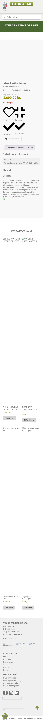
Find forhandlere (13, 139)
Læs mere (9, 607)
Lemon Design (29, 718)
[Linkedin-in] (17, 693)
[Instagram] (11, 693)
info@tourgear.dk (16, 634)
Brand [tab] (30, 147)
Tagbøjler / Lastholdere (13, 35)
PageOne (38, 718)
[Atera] (11, 199)
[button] (5, 644)
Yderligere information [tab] (15, 147)
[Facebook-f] (5, 693)
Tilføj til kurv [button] (10, 418)
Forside (4, 35)
